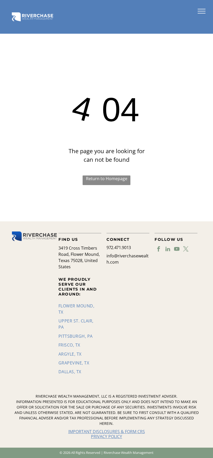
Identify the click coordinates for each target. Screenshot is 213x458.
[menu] (201, 11)
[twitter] (186, 249)
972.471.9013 (118, 247)
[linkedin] (168, 249)
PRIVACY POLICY (106, 436)
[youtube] (177, 249)
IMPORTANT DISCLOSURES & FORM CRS (106, 431)
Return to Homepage (106, 178)
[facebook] (159, 249)
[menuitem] (77, 308)
